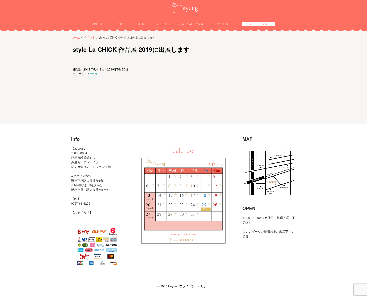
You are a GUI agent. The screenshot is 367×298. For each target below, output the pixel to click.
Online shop (260, 24)
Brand (161, 24)
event (93, 74)
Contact (224, 24)
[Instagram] (244, 257)
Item (141, 24)
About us (99, 24)
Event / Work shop (191, 24)
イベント (89, 37)
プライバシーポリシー (194, 286)
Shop (122, 24)
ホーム (75, 37)
